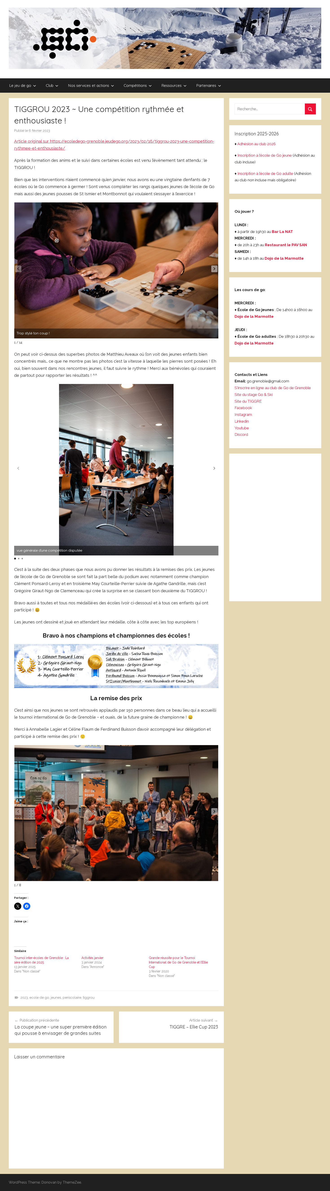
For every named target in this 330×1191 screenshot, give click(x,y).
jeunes (56, 998)
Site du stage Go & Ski (254, 394)
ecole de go (39, 998)
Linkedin (242, 421)
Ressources (171, 85)
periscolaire (72, 998)
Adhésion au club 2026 (256, 144)
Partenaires (206, 85)
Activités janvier (92, 958)
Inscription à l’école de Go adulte (265, 173)
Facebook (243, 408)
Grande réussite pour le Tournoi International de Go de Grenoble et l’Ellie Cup (178, 962)
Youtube (242, 428)
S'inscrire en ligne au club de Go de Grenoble (273, 388)
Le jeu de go (20, 85)
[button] (214, 268)
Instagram (243, 414)
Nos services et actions (88, 85)
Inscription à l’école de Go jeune (265, 155)
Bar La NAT (282, 231)
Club (49, 85)
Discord (241, 434)
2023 (24, 998)
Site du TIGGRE (248, 401)
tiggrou (89, 998)
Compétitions (135, 85)
